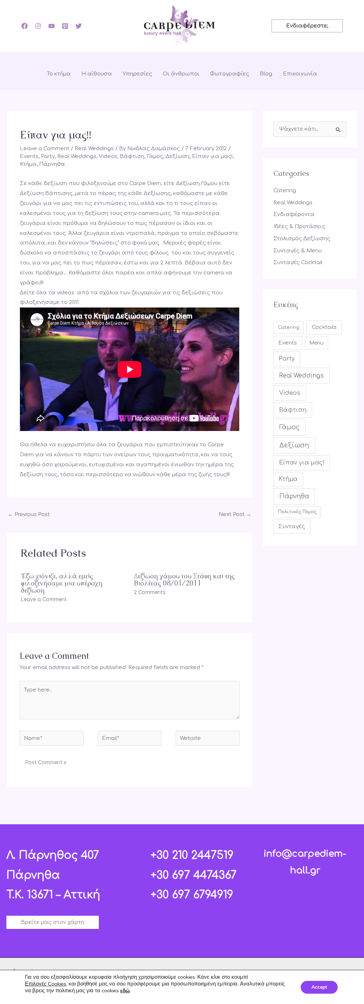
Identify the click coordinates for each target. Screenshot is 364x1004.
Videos (108, 156)
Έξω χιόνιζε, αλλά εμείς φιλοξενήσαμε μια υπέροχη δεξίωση (61, 583)
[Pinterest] (65, 26)
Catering (284, 191)
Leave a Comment (44, 149)
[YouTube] (51, 26)
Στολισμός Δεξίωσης (301, 239)
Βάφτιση (132, 156)
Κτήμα (28, 164)
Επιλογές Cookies (45, 984)
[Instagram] (38, 26)
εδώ (125, 990)
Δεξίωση (177, 156)
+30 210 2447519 (192, 855)
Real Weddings (94, 149)
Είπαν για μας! (212, 156)
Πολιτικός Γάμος (297, 511)
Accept (319, 987)
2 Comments (150, 592)
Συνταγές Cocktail (297, 262)
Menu (316, 343)
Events (29, 156)
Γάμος (155, 156)
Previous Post (29, 514)
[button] (307, 25)
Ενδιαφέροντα (294, 214)
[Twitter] (78, 26)
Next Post (235, 514)
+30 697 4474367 (194, 875)
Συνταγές (291, 527)
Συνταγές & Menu (297, 251)
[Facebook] (24, 26)
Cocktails (324, 327)
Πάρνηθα (52, 164)
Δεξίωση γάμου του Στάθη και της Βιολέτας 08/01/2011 (184, 579)
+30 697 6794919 (192, 895)
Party (48, 156)
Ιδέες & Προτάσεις (299, 227)
